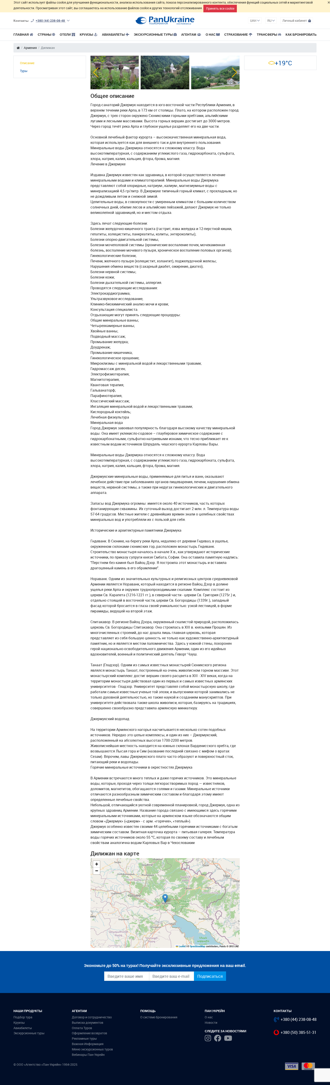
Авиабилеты (113, 34)
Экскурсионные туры (153, 34)
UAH (253, 20)
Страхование (236, 34)
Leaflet (181, 946)
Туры (23, 71)
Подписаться (210, 976)
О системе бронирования (158, 1017)
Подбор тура (22, 1017)
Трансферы (267, 34)
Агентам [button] (188, 34)
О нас (209, 1017)
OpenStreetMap (197, 946)
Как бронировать (301, 34)
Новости (211, 1022)
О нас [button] (211, 34)
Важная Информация (87, 1044)
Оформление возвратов (89, 1033)
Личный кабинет (295, 20)
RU (269, 20)
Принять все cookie (220, 8)
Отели (65, 34)
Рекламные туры (84, 1038)
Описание (27, 63)
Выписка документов (87, 1022)
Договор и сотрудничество (92, 1017)
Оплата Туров (82, 1028)
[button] (96, 72)
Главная (21, 34)
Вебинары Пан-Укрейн (88, 1054)
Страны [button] (44, 34)
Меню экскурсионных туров (92, 1049)
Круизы (86, 34)
